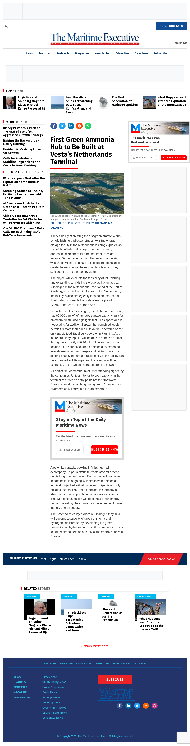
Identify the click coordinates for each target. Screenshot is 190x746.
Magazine (82, 53)
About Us (50, 663)
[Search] (6, 26)
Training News (51, 702)
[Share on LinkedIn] (71, 126)
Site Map (140, 663)
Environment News (54, 712)
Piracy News (50, 677)
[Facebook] (120, 706)
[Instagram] (155, 706)
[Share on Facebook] (53, 126)
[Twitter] (137, 706)
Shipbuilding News (54, 682)
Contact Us (102, 663)
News (17, 677)
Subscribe (160, 53)
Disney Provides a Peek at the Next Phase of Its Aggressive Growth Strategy (23, 131)
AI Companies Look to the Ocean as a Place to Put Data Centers (24, 207)
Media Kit (181, 42)
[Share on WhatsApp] (88, 126)
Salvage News (51, 697)
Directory (141, 53)
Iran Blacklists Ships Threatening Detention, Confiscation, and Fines (79, 105)
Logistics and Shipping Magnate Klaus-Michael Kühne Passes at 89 (32, 103)
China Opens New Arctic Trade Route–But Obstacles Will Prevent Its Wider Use (22, 219)
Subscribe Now (104, 449)
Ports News (49, 692)
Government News (54, 707)
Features (45, 53)
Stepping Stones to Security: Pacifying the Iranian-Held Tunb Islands (23, 194)
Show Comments (95, 646)
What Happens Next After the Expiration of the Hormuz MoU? (172, 101)
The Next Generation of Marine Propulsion (125, 101)
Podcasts (63, 53)
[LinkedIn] (128, 706)
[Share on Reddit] (79, 126)
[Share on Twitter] (62, 126)
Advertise (122, 53)
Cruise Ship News (53, 687)
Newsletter (102, 53)
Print (43, 559)
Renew (81, 559)
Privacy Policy (122, 663)
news (29, 53)
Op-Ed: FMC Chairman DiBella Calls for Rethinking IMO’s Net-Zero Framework (24, 231)
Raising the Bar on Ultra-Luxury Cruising (21, 142)
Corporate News (52, 717)
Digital (53, 559)
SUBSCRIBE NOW (171, 26)
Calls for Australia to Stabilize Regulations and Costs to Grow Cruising (21, 162)
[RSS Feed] (146, 706)
